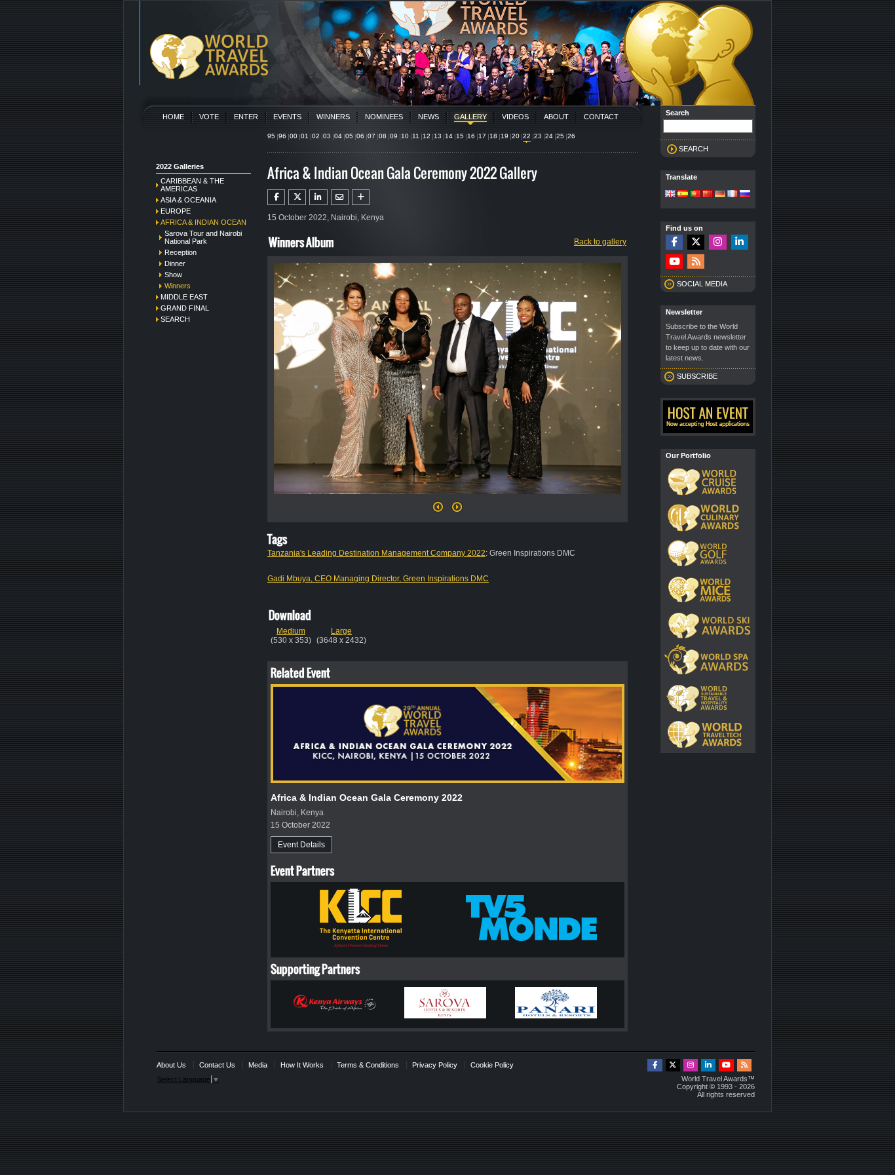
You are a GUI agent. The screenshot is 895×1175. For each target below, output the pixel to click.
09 (394, 136)
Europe (176, 211)
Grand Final (185, 308)
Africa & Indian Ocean (203, 222)
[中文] (707, 194)
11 (415, 136)
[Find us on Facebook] (674, 242)
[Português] (695, 194)
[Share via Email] (340, 197)
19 (504, 136)
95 (271, 136)
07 (371, 136)
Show (173, 275)
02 (316, 136)
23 (538, 136)
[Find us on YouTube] (674, 261)
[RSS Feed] (695, 261)
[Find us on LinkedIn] (739, 242)
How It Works (302, 1065)
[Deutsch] (720, 194)
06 (360, 136)
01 (305, 136)
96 (282, 136)
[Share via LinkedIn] (318, 197)
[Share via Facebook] (276, 197)
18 (493, 136)
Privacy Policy (434, 1065)
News (428, 117)
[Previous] (437, 510)
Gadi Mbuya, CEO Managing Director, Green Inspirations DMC (378, 578)
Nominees (384, 117)
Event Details (301, 844)
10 (405, 136)
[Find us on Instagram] (717, 242)
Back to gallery (600, 241)
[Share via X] (297, 197)
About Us (171, 1065)
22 (527, 136)
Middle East (184, 297)
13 (438, 136)
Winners (333, 117)
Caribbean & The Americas (192, 185)
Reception (180, 252)
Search (175, 319)
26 (571, 136)
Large (341, 631)
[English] (670, 194)
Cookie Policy (492, 1065)
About (556, 117)
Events (287, 117)
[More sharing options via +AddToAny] (360, 197)
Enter (246, 117)
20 (516, 136)
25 (560, 136)
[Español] (682, 194)
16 (471, 136)
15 (460, 136)
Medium (290, 631)
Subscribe (697, 376)
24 (549, 136)
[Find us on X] (695, 242)
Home (173, 117)
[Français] (732, 194)
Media (257, 1065)
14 (449, 136)
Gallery (470, 117)
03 (327, 136)
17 (482, 136)
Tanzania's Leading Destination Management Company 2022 (376, 553)
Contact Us (217, 1065)
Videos (515, 117)
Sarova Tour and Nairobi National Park (203, 237)
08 (383, 136)
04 (338, 136)
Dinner (174, 263)
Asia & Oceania (188, 200)
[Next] (447, 498)
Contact (601, 117)
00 (293, 136)
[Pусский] (745, 194)
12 (426, 136)
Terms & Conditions (368, 1065)
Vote (209, 117)
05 (349, 136)
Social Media (702, 284)
